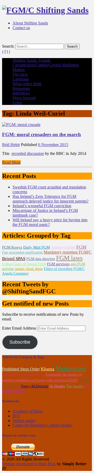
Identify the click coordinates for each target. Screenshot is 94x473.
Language (21, 79)
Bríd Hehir (11, 144)
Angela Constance (15, 273)
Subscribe (19, 342)
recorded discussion (27, 153)
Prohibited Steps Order (21, 369)
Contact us (21, 28)
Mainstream (70, 368)
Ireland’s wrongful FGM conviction (42, 206)
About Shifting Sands (30, 23)
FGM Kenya (12, 247)
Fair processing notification (22, 252)
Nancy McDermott (34, 386)
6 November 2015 (53, 144)
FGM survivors (58, 264)
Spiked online (24, 420)
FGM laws (69, 258)
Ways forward (24, 98)
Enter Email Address (19, 328)
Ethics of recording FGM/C (64, 269)
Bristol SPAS (13, 258)
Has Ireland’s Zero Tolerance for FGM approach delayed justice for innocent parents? (51, 198)
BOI (16, 416)
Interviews (21, 93)
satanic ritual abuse (29, 269)
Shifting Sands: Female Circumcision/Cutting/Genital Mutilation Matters (46, 65)
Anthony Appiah (63, 247)
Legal (17, 102)
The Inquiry (75, 386)
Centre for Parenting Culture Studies (42, 425)
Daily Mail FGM (36, 247)
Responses (21, 88)
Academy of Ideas (28, 411)
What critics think (27, 83)
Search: (8, 46)
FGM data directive (40, 259)
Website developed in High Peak (29, 464)
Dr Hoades (57, 386)
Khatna (47, 368)
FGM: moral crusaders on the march (41, 134)
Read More (11, 162)
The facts (20, 74)
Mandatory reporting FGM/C (68, 252)
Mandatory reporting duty (23, 374)
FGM (81, 247)
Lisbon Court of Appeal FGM (24, 264)
